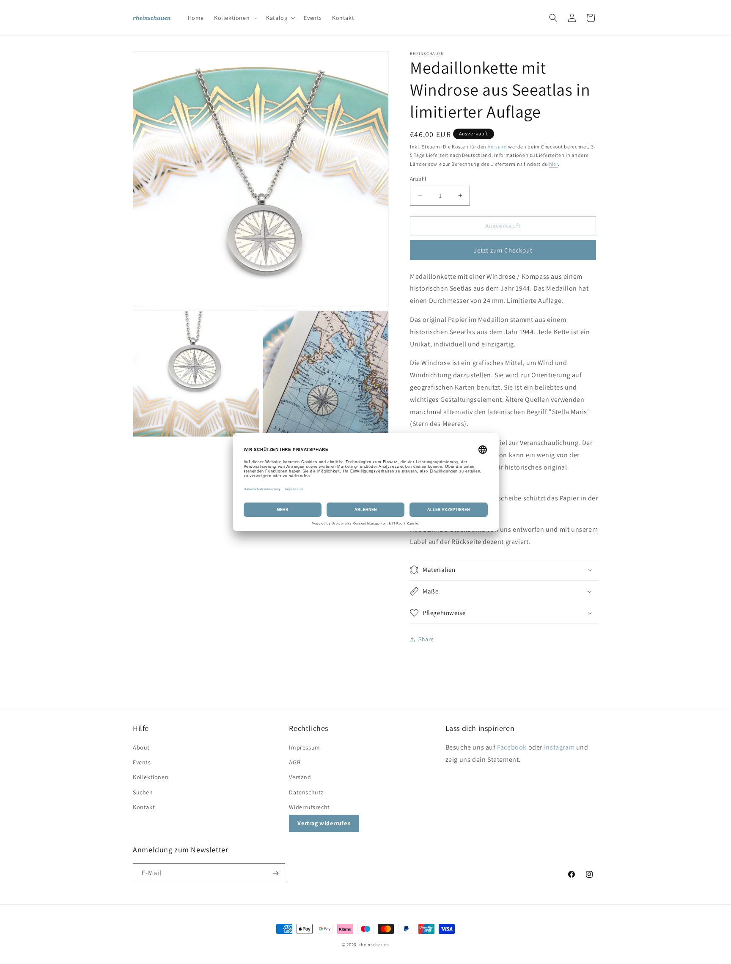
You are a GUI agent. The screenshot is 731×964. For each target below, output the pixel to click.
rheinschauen (374, 945)
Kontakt (144, 807)
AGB (294, 762)
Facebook (512, 747)
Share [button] (426, 639)
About (141, 747)
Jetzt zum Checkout (503, 250)
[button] (235, 18)
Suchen (143, 792)
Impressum (304, 747)
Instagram (559, 747)
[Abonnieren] (275, 873)
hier (553, 164)
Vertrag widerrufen (324, 823)
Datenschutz (306, 792)
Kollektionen (150, 777)
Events (142, 762)
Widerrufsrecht (309, 807)
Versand (497, 146)
